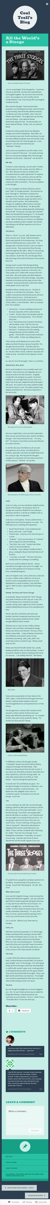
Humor (8, 1168)
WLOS (22, 1176)
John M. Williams (11, 1162)
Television (14, 1168)
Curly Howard (19, 1174)
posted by (21, 1054)
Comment (35, 1130)
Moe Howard (35, 1174)
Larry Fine (27, 1174)
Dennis (29, 1089)
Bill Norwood (10, 1174)
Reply (40, 1054)
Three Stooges (15, 1176)
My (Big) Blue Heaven (35, 1195)
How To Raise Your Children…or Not (20, 1188)
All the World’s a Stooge (22, 40)
